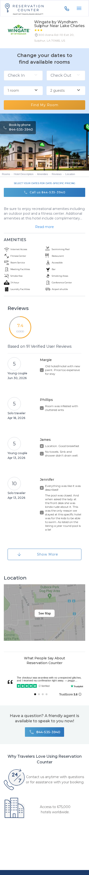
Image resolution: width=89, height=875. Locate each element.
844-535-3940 (21, 129)
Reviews (57, 174)
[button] (59, 38)
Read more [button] (44, 227)
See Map (44, 613)
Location (70, 174)
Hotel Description (23, 174)
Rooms (6, 174)
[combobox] (23, 90)
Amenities (42, 174)
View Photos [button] (72, 162)
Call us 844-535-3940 (48, 192)
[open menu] (79, 8)
